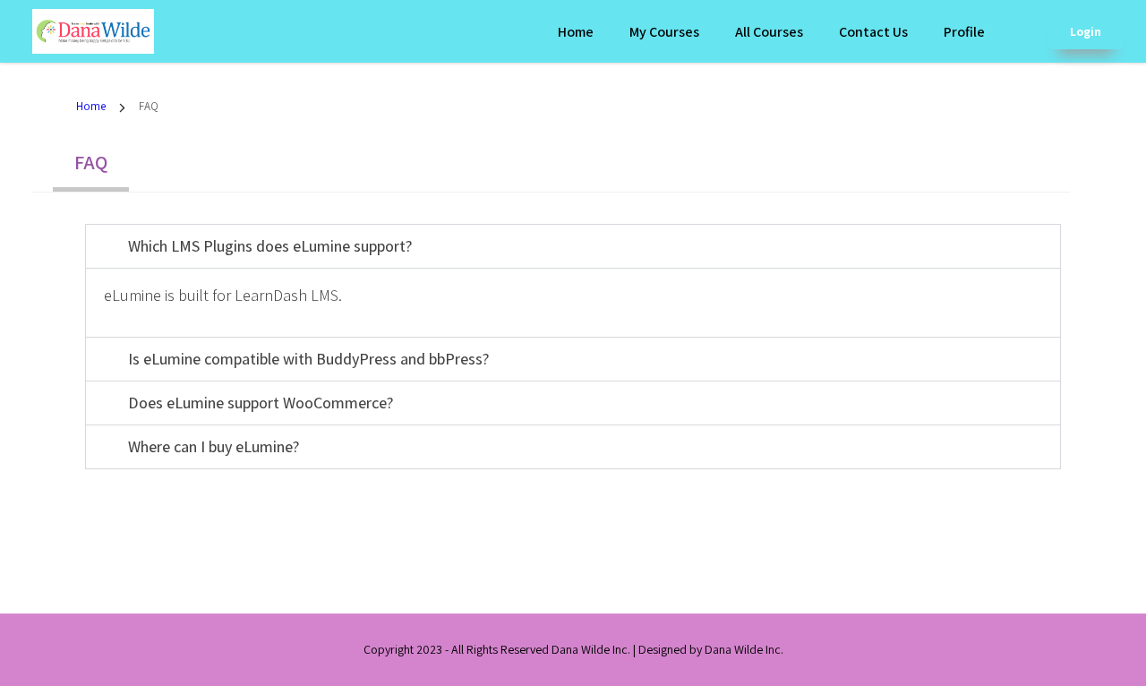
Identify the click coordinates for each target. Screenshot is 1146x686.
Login (1085, 31)
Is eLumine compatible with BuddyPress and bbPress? (308, 358)
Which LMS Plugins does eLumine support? (270, 246)
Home (576, 31)
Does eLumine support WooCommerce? (260, 402)
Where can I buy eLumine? (213, 446)
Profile (964, 31)
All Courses (769, 31)
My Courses (664, 31)
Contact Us (873, 31)
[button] (573, 246)
